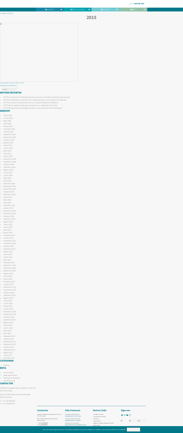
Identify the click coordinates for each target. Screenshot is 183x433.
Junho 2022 (8, 227)
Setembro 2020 (9, 270)
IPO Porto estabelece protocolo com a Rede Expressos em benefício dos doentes (34, 100)
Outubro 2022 (8, 216)
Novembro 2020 (9, 268)
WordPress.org (9, 380)
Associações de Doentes (99, 416)
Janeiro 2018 (8, 339)
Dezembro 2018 (9, 311)
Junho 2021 (8, 257)
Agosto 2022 (8, 221)
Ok (133, 429)
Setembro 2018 (9, 320)
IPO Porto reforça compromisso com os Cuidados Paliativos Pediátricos (30, 102)
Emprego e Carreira (98, 414)
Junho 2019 (8, 303)
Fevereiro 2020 (9, 281)
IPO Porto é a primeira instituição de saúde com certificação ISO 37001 (30, 105)
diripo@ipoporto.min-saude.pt (73, 416)
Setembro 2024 (9, 167)
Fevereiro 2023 (9, 205)
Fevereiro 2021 (9, 262)
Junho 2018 (8, 328)
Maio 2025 (7, 151)
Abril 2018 (7, 333)
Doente (49, 9)
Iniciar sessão (8, 372)
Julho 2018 (7, 325)
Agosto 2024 (8, 170)
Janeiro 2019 (8, 309)
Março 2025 (7, 156)
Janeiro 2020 (8, 284)
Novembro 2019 (9, 290)
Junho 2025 (8, 148)
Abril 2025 (7, 153)
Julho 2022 (7, 224)
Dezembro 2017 (9, 341)
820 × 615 (20, 83)
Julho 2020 (7, 276)
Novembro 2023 (9, 189)
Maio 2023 (7, 200)
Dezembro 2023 (9, 186)
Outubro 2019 (8, 292)
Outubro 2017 (8, 347)
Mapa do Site (96, 425)
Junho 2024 (8, 175)
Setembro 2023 (9, 194)
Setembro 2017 (9, 349)
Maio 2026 (7, 121)
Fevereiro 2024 (9, 183)
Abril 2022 (7, 230)
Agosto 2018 (8, 322)
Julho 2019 (7, 300)
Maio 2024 (7, 178)
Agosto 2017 (8, 352)
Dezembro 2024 (9, 159)
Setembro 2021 (9, 249)
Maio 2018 (7, 330)
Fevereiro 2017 (9, 358)
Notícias (6, 365)
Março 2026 (7, 126)
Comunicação (97, 421)
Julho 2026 (7, 115)
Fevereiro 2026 (9, 129)
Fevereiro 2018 (9, 336)
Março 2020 (7, 279)
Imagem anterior (6, 13)
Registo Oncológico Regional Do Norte (103, 423)
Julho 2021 (7, 254)
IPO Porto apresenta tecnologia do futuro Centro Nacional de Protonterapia (32, 108)
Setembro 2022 (9, 219)
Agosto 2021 (8, 251)
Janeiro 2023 (8, 208)
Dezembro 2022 (9, 211)
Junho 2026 (8, 118)
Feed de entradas (10, 375)
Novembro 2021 (9, 243)
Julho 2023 (7, 197)
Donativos (96, 419)
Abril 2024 (7, 181)
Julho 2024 (7, 172)
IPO (133, 9)
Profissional (77, 9)
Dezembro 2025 (9, 134)
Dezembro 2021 (9, 240)
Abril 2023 (7, 202)
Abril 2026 (7, 123)
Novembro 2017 (9, 344)
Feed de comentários (11, 378)
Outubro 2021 (8, 246)
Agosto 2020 (8, 273)
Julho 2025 (7, 145)
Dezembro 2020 (9, 265)
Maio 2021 (7, 260)
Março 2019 (7, 306)
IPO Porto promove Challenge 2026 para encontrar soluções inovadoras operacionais (36, 97)
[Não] (181, 430)
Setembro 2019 (9, 295)
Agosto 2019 (8, 298)
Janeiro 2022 (8, 238)
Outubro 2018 (8, 317)
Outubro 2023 (8, 191)
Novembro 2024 (9, 161)
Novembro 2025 (9, 137)
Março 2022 (7, 232)
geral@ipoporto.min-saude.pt (73, 420)
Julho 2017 (7, 355)
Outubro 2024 (8, 164)
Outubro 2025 (8, 140)
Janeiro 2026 (8, 131)
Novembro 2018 (9, 314)
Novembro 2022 (9, 213)
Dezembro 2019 (9, 287)
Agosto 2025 (8, 142)
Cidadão (105, 9)
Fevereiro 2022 (9, 235)
